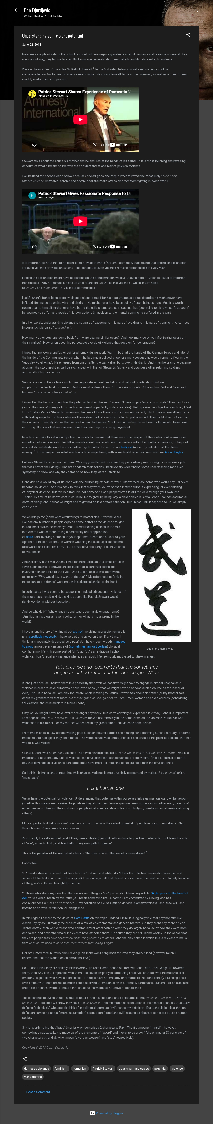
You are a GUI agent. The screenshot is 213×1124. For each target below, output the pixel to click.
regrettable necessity (42, 636)
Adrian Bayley (174, 452)
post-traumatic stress (134, 1068)
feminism (60, 1068)
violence (177, 1068)
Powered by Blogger (109, 1113)
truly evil (126, 447)
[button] (188, 35)
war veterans (33, 1077)
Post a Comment (38, 1092)
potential (160, 1068)
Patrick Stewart (103, 1068)
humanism (80, 1068)
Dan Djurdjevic (37, 10)
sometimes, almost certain (88, 646)
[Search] (196, 11)
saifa (29, 537)
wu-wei (77, 631)
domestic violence (36, 1068)
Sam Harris (81, 918)
